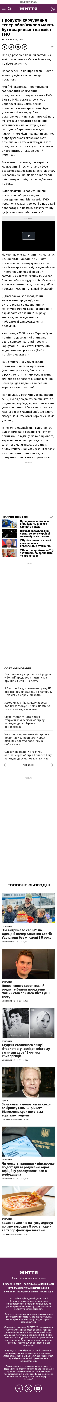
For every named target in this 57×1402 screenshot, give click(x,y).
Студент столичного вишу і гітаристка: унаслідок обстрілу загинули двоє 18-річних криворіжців (24, 722)
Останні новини (17, 668)
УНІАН (22, 63)
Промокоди (46, 1292)
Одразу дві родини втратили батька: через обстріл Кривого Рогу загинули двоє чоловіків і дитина (28, 755)
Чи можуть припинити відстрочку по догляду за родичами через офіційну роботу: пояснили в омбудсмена (26, 739)
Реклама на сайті (12, 1284)
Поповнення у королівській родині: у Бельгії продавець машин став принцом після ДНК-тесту (28, 677)
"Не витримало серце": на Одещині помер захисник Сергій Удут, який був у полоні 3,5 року (27, 934)
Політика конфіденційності (39, 1284)
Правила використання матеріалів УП (28, 1288)
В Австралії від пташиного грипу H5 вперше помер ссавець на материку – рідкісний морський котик (28, 692)
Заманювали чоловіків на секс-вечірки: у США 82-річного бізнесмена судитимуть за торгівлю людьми (26, 1110)
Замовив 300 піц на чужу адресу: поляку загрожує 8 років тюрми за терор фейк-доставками (27, 706)
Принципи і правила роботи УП (21, 1292)
